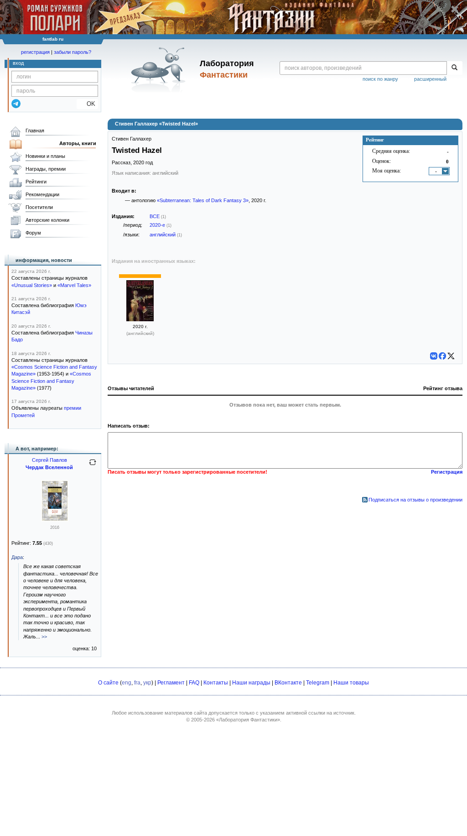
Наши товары (351, 682)
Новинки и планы (45, 156)
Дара (17, 557)
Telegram (317, 682)
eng (126, 682)
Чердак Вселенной (49, 467)
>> (44, 636)
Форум (33, 232)
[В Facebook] (442, 356)
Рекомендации (42, 194)
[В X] (451, 356)
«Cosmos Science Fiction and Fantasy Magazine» (51, 381)
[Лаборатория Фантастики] (160, 69)
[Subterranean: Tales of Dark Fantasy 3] (140, 319)
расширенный (430, 79)
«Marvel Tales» (74, 285)
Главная (35, 130)
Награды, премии (46, 169)
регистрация (35, 52)
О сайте (108, 682)
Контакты (215, 682)
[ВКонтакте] (433, 356)
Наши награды (251, 682)
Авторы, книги (77, 143)
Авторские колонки (47, 220)
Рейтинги (36, 181)
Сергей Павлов (49, 460)
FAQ (194, 682)
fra (137, 682)
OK (87, 103)
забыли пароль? (72, 52)
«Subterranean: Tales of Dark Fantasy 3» (203, 200)
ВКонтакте (288, 682)
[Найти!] (454, 68)
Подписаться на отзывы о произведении (415, 499)
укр (147, 682)
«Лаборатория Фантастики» (248, 719)
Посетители (39, 207)
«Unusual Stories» (31, 285)
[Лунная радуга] (54, 519)
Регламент (171, 682)
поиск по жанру (380, 79)
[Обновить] (92, 466)
